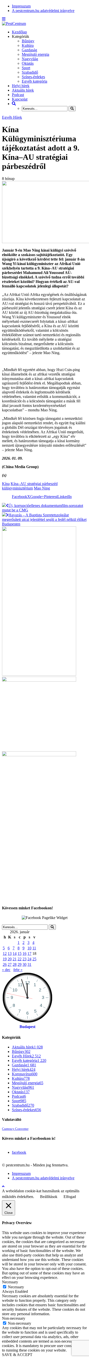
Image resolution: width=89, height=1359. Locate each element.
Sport (26, 68)
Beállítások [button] (48, 1197)
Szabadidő (30, 72)
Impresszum (21, 6)
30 (24, 964)
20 (10, 959)
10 (29, 948)
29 (20, 964)
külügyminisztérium (17, 488)
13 (10, 953)
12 (5, 953)
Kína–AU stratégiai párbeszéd (34, 484)
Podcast (18, 95)
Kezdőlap (19, 32)
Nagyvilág (30, 59)
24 (29, 959)
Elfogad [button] (70, 1197)
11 (34, 948)
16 (24, 953)
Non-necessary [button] (13, 1318)
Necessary (16, 1287)
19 (5, 959)
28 (15, 964)
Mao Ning (42, 488)
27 (10, 964)
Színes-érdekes (33, 77)
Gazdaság (29, 50)
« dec (6, 970)
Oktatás (28, 63)
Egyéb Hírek (12, 117)
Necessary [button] (10, 1282)
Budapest (27, 1027)
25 (34, 959)
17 (29, 953)
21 (15, 959)
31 (29, 964)
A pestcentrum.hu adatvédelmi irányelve (43, 10)
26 (5, 964)
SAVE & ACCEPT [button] (17, 1355)
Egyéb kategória (34, 81)
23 (24, 959)
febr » (17, 970)
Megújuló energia (35, 54)
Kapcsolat (19, 99)
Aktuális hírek (23, 90)
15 (20, 953)
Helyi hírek (20, 86)
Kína (6, 484)
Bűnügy (28, 41)
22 (20, 959)
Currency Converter (15, 1129)
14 (15, 953)
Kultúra (28, 45)
